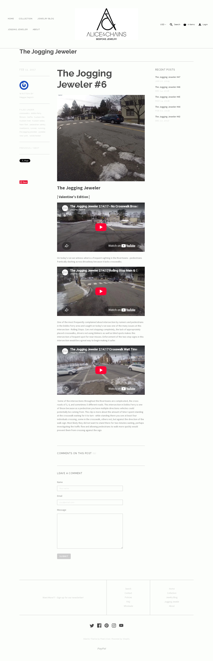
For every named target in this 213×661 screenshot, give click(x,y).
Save (25, 182)
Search (177, 24)
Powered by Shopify (120, 639)
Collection (25, 19)
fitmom (22, 117)
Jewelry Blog (45, 19)
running (41, 128)
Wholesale (128, 606)
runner (33, 128)
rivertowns (24, 128)
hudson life (39, 117)
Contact (128, 593)
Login (203, 24)
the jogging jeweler (28, 132)
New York (23, 124)
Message (61, 509)
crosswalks (24, 113)
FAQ (128, 601)
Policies (128, 597)
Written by (26, 93)
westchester (35, 136)
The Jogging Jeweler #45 (167, 96)
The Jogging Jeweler (48, 51)
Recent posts (165, 69)
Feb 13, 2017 (27, 69)
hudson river (25, 121)
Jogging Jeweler (18, 29)
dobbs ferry (36, 113)
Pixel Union (105, 639)
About (36, 29)
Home (11, 19)
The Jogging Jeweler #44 (167, 106)
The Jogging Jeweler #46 (167, 86)
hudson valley (38, 121)
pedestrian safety (37, 124)
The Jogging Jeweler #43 (167, 116)
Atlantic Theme (90, 639)
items (191, 24)
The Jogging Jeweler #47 (167, 76)
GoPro (30, 117)
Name (60, 482)
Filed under (26, 110)
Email (59, 495)
